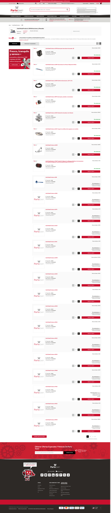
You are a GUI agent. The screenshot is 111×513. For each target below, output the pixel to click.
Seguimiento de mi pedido (85, 16)
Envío (39, 486)
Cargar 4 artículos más (39, 436)
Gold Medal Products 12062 (52, 193)
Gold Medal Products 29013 (52, 338)
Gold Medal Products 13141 (51, 241)
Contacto (39, 485)
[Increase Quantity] (79, 58)
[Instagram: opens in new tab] (49, 475)
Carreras (50, 486)
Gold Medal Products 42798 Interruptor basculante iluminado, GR (60, 48)
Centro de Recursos (64, 16)
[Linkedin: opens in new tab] (53, 475)
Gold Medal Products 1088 (51, 177)
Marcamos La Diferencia (54, 488)
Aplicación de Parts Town (66, 486)
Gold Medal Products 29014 (52, 354)
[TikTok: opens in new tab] (57, 475)
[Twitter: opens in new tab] (64, 475)
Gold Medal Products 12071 (51, 209)
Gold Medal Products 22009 (52, 257)
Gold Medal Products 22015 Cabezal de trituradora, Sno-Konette (59, 112)
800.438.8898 (13, 3)
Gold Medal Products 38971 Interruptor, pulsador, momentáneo (59, 96)
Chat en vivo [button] (60, 471)
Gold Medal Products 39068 (52, 370)
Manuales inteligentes (65, 492)
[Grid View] (97, 43)
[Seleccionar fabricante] (86, 8)
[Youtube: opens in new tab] (45, 475)
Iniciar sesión (85, 3)
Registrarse (92, 3)
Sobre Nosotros (52, 485)
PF (38, 492)
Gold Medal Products (25, 32)
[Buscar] (97, 12)
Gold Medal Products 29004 (52, 306)
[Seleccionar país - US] (36, 3)
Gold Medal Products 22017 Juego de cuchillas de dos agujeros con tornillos (62, 129)
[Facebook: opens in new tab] (42, 475)
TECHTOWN (74, 16)
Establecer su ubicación (23, 40)
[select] (96, 508)
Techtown (51, 493)
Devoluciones (40, 490)
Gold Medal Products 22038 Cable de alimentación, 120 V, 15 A (59, 80)
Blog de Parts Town (53, 492)
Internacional (52, 495)
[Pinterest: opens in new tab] (60, 475)
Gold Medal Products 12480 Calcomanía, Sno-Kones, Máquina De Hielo (61, 64)
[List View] (100, 43)
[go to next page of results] (93, 436)
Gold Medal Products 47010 (52, 386)
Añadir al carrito (91, 57)
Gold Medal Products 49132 (52, 403)
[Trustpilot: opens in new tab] (68, 475)
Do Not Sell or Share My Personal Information (37, 508)
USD (44, 3)
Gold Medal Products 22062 (52, 290)
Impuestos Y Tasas (41, 488)
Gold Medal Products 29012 (52, 322)
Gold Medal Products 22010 (52, 273)
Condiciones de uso (12, 508)
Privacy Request (50, 508)
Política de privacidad (22, 508)
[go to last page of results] (95, 436)
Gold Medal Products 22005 (52, 145)
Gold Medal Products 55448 (52, 419)
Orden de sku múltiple (52, 3)
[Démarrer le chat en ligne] (30, 471)
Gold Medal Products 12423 (52, 225)
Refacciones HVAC (40, 16)
